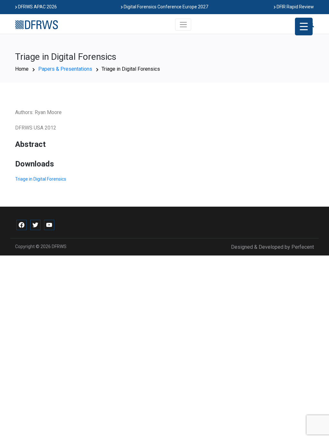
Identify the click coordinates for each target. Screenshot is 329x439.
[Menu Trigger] (304, 26)
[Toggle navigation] (183, 24)
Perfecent (302, 247)
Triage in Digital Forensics (40, 179)
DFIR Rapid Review (295, 6)
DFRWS (59, 246)
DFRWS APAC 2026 (37, 6)
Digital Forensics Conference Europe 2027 (165, 6)
